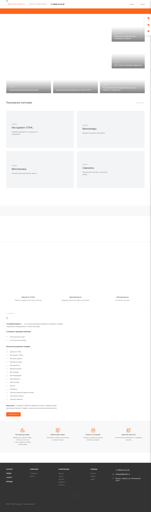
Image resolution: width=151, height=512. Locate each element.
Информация (64, 469)
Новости (32, 476)
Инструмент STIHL (22, 127)
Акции (8, 473)
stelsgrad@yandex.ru (123, 474)
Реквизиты (62, 482)
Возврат (93, 476)
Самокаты (88, 167)
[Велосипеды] (128, 129)
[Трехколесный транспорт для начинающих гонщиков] (128, 29)
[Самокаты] (128, 169)
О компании (33, 473)
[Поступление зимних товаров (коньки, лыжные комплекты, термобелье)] (122, 82)
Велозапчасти (75, 297)
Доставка (61, 479)
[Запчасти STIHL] (28, 271)
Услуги (9, 477)
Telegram (75, 496)
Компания (34, 469)
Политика (62, 485)
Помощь (93, 469)
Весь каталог (140, 102)
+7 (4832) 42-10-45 (57, 4)
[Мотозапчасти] (123, 271)
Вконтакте (70, 496)
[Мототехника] (57, 169)
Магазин (61, 473)
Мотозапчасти (123, 297)
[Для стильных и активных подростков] (128, 56)
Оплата (61, 476)
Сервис (92, 479)
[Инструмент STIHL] (57, 129)
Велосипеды (89, 128)
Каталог (9, 469)
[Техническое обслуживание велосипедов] (28, 82)
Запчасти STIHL (28, 297)
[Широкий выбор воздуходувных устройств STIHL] (75, 82)
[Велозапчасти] (75, 271)
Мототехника (19, 169)
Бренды (9, 481)
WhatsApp (81, 496)
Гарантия (93, 473)
